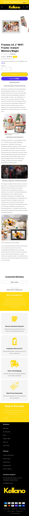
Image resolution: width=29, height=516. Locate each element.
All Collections (6, 431)
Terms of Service (7, 469)
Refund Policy (6, 462)
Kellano (8, 508)
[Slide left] (11, 41)
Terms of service (11, 511)
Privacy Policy (6, 458)
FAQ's (4, 435)
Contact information (15, 513)
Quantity (3, 65)
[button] (2, 7)
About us (5, 442)
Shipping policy (19, 511)
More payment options (14, 82)
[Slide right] (17, 41)
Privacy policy (23, 508)
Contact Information (8, 455)
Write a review (14, 282)
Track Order (6, 445)
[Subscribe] (24, 418)
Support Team (6, 438)
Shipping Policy (7, 465)
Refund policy (15, 508)
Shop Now (5, 428)
